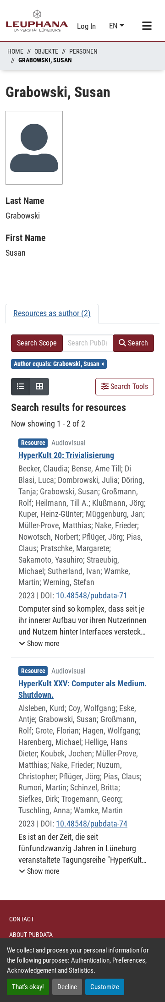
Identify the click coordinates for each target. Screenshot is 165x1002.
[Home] (37, 20)
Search (137, 343)
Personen (83, 51)
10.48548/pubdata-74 (91, 823)
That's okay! (28, 987)
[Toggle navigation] (147, 26)
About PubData (31, 934)
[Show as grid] (39, 386)
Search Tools (128, 386)
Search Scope (37, 343)
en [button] (114, 25)
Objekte (46, 51)
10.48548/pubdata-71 (91, 595)
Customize (104, 987)
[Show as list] (20, 386)
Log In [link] (86, 26)
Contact (21, 919)
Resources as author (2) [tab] (52, 313)
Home (15, 51)
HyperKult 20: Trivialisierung (66, 455)
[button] (39, 644)
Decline (67, 987)
